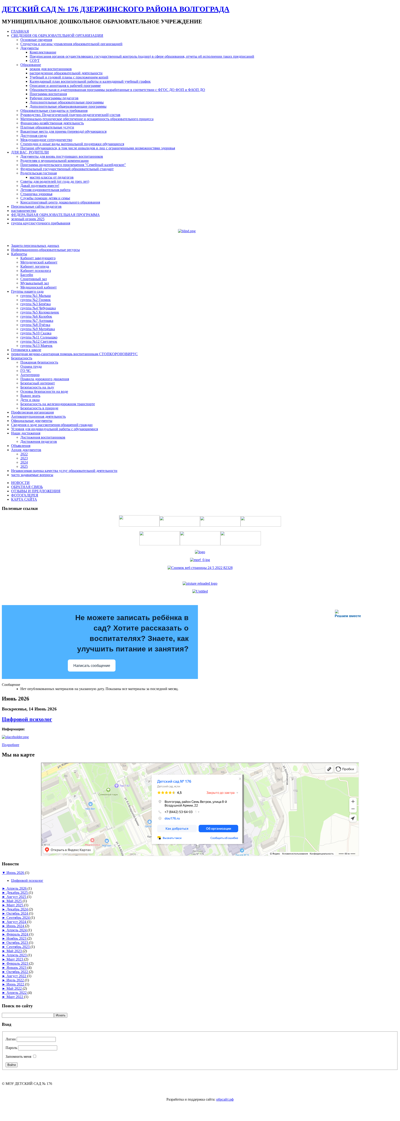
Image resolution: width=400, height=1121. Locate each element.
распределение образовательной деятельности (66, 73)
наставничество (23, 211)
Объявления (20, 446)
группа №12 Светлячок (38, 341)
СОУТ (35, 61)
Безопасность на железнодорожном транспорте (57, 404)
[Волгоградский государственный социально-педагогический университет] (200, 583)
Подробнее (10, 745)
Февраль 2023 (17, 963)
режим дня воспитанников (51, 69)
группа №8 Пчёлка (35, 325)
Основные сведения (36, 40)
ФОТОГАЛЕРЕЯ (24, 495)
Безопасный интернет (37, 383)
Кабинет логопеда (34, 266)
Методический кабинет (38, 262)
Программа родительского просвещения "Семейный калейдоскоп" (73, 165)
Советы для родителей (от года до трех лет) (54, 181)
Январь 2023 (16, 968)
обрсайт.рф (225, 1099)
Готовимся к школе (26, 350)
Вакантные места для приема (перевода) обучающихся (63, 131)
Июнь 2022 (15, 984)
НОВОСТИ (20, 483)
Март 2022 (15, 997)
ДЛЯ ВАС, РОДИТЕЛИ (30, 152)
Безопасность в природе (39, 408)
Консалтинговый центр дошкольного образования (60, 202)
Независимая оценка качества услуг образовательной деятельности (64, 471)
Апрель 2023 (17, 955)
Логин (11, 1039)
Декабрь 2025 (17, 893)
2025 (24, 466)
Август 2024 (16, 922)
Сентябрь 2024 (18, 918)
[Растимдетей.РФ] (200, 591)
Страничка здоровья (36, 194)
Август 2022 (16, 976)
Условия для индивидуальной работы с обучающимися (54, 429)
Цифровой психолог (27, 719)
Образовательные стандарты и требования (54, 111)
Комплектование (43, 52)
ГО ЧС (25, 371)
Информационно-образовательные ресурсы (45, 250)
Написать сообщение (91, 666)
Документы (29, 48)
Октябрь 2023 (17, 943)
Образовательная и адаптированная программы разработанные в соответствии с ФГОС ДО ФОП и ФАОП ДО (117, 90)
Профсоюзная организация (32, 412)
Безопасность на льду (37, 387)
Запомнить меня (18, 1056)
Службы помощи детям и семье (45, 198)
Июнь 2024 (15, 926)
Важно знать (30, 396)
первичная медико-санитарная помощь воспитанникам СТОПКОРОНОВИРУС (74, 354)
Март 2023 (15, 959)
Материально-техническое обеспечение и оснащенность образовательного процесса (86, 119)
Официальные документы (31, 421)
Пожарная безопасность (39, 362)
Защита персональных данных (35, 246)
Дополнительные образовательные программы (67, 102)
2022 (24, 454)
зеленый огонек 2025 (27, 219)
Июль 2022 (15, 980)
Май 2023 (14, 951)
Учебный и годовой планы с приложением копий (69, 77)
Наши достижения (25, 433)
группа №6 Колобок (36, 316)
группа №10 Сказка (35, 333)
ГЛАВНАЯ (20, 31)
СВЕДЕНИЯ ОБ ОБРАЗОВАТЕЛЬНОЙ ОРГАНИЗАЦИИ (57, 36)
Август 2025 (16, 897)
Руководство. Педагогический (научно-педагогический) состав (70, 115)
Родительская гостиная (38, 173)
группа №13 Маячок (36, 346)
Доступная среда (33, 136)
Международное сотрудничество (46, 140)
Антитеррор (30, 375)
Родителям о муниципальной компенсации (54, 161)
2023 (24, 458)
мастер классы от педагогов (52, 177)
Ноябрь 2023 (16, 938)
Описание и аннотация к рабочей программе (65, 86)
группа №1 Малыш (35, 296)
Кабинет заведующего (38, 258)
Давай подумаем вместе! (39, 186)
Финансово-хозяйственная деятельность (52, 123)
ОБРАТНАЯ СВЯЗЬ (27, 487)
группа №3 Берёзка (35, 304)
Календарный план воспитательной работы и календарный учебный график (90, 81)
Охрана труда (31, 366)
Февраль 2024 (17, 934)
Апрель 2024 (17, 930)
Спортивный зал (33, 279)
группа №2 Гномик (35, 300)
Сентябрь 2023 (18, 947)
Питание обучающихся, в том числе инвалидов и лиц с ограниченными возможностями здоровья (97, 148)
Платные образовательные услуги (47, 127)
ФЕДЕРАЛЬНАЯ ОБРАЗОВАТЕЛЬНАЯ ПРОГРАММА (55, 215)
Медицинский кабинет (38, 287)
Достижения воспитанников (42, 437)
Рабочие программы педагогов (54, 98)
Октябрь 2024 (17, 913)
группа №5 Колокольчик (39, 312)
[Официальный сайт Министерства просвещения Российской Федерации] (200, 560)
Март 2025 (15, 905)
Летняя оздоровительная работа (45, 190)
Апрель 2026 (17, 888)
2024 (24, 462)
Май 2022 (14, 988)
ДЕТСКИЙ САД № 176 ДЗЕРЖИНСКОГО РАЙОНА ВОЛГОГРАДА (115, 9)
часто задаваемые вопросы (32, 475)
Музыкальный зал (34, 283)
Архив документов (26, 450)
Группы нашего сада (27, 291)
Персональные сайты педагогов (36, 206)
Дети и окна (30, 400)
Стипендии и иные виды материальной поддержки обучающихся (72, 144)
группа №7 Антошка (36, 321)
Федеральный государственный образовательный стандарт (67, 169)
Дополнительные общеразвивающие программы (68, 106)
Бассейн (26, 275)
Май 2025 (14, 901)
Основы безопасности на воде (44, 391)
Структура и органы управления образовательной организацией (71, 44)
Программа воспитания (48, 94)
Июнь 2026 (15, 873)
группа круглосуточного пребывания (40, 223)
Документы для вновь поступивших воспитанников (61, 156)
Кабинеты (19, 254)
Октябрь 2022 (17, 972)
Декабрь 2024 (17, 909)
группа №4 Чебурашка (38, 308)
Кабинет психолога (35, 271)
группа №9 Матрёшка (37, 329)
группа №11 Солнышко (38, 337)
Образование (30, 65)
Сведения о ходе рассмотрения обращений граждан (52, 425)
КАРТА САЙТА (24, 499)
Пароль (11, 1048)
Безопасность (21, 358)
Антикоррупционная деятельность (38, 416)
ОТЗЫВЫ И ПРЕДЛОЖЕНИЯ (35, 491)
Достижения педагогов (38, 441)
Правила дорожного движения (44, 379)
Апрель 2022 (17, 993)
